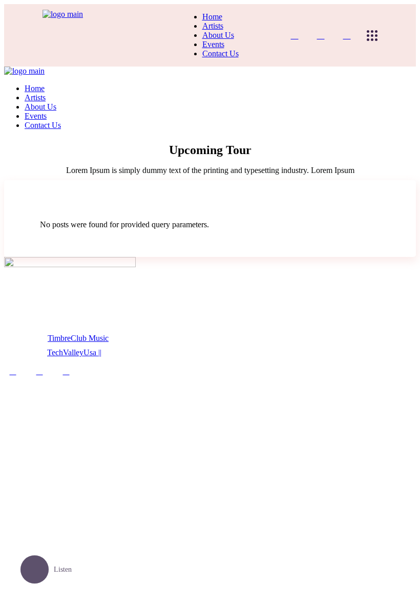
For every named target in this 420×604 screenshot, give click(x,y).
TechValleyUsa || (74, 352)
